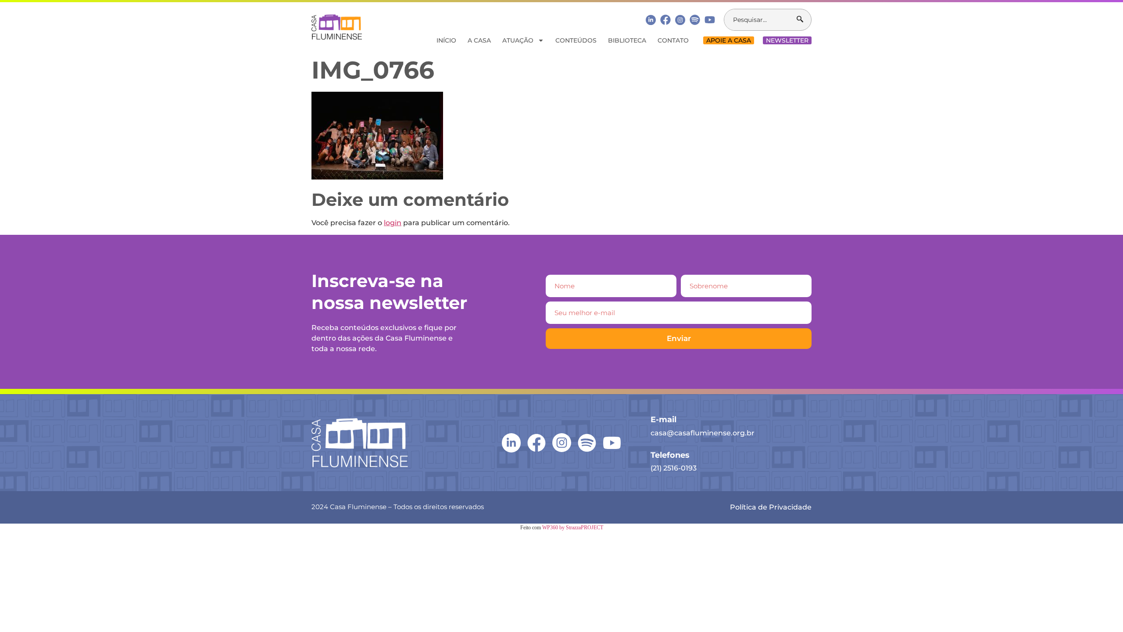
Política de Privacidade (771, 507)
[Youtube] (710, 19)
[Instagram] (680, 20)
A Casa (479, 40)
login (392, 223)
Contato (673, 40)
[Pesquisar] (804, 19)
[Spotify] (695, 19)
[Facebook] (665, 19)
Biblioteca (627, 40)
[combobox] (760, 19)
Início (446, 40)
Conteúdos (576, 40)
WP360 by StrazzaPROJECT (572, 527)
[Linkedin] (650, 19)
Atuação (517, 40)
